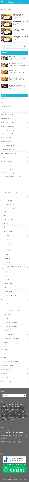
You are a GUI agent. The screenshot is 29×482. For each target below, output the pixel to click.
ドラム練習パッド (6, 283)
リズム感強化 (5, 330)
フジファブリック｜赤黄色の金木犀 (10, 310)
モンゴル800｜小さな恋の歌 (9, 322)
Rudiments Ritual (6, 137)
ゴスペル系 (4, 184)
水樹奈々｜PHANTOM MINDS (9, 361)
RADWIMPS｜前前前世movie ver (10, 134)
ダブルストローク (6, 231)
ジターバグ (4, 411)
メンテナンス (5, 318)
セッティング (5, 223)
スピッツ (8, 411)
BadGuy (9, 404)
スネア (3, 211)
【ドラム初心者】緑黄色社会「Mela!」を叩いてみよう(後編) (16, 72)
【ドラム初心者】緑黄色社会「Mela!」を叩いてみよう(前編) (16, 79)
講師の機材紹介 (6, 369)
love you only (17, 406)
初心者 (25, 416)
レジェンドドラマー (7, 334)
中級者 (21, 416)
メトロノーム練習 (6, 314)
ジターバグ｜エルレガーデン (9, 192)
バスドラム (4, 287)
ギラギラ (17, 409)
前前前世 (3, 417)
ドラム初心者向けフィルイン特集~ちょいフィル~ (13, 267)
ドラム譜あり (9, 414)
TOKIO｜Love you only (7, 145)
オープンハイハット (7, 169)
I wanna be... (11, 406)
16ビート (4, 98)
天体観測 (22, 417)
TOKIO (7, 407)
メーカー (10, 416)
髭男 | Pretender (6, 381)
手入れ (3, 419)
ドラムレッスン (6, 250)
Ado (6, 404)
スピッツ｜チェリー (7, 219)
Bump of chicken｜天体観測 (8, 122)
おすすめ (15, 407)
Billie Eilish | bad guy (7, 114)
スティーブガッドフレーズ (8, 204)
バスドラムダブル (6, 291)
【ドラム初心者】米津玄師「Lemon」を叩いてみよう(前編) (17, 65)
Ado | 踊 (4, 110)
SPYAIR (3, 407)
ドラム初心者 (5, 262)
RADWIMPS (23, 406)
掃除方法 (6, 419)
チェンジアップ (6, 235)
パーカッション (6, 299)
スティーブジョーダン (7, 208)
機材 (3, 357)
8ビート (4, 102)
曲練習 (11, 419)
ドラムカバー (4, 412)
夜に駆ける (18, 417)
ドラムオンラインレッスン (8, 247)
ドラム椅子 (4, 272)
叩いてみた (8, 417)
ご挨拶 (3, 157)
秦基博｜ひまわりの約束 (8, 365)
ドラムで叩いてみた (7, 243)
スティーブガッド (6, 200)
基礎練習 (4, 342)
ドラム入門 (16, 412)
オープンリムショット (7, 173)
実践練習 (4, 346)
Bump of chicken (5, 406)
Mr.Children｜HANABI (7, 130)
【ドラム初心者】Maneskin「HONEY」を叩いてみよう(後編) (17, 87)
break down (19, 404)
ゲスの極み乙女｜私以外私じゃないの (11, 176)
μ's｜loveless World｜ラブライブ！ (10, 153)
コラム (4, 180)
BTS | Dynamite (6, 118)
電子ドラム (4, 377)
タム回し (4, 227)
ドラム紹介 (4, 275)
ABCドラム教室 (13, 479)
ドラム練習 (5, 279)
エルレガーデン (12, 409)
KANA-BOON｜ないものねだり (9, 126)
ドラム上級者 (5, 254)
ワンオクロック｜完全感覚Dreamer (10, 338)
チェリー (20, 411)
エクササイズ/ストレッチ (8, 165)
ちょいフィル (20, 407)
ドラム (24, 411)
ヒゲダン (14, 414)
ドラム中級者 (5, 258)
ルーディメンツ (16, 416)
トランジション (6, 239)
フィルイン (4, 303)
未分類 (3, 353)
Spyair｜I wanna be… (7, 141)
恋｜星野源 (4, 349)
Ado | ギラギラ (5, 106)
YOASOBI (11, 407)
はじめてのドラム (6, 161)
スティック (4, 196)
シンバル (4, 188)
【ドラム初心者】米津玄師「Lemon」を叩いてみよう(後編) (17, 58)
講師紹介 (4, 373)
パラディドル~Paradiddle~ (8, 295)
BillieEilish (14, 404)
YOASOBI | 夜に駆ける (7, 149)
